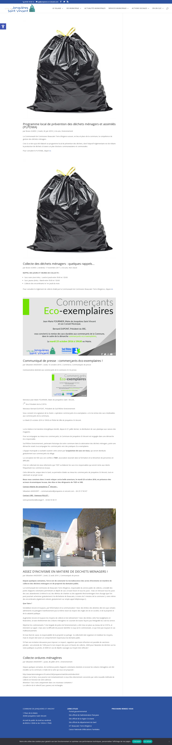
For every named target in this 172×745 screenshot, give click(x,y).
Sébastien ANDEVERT (34, 365)
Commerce (67, 365)
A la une (58, 131)
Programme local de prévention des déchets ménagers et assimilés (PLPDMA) (69, 125)
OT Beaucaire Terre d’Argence (80, 726)
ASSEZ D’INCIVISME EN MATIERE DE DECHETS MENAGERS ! (65, 571)
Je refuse (147, 741)
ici (50, 151)
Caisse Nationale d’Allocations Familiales (84, 729)
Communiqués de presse (81, 365)
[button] (3, 26)
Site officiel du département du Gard (82, 722)
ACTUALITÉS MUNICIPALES (94, 8)
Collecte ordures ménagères (42, 658)
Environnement (67, 131)
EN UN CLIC (156, 8)
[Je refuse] (169, 741)
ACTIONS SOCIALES (139, 8)
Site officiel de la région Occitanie (81, 719)
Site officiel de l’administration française (84, 715)
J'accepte (136, 741)
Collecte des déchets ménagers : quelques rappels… (59, 264)
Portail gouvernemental (78, 711)
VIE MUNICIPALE (72, 8)
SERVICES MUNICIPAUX (117, 8)
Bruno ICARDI (31, 131)
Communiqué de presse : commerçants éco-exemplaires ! (63, 361)
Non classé (73, 268)
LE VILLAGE (57, 8)
